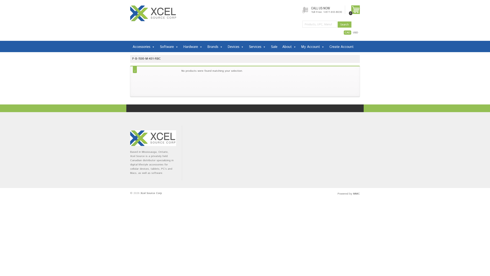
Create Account (341, 46)
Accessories (141, 46)
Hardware (190, 46)
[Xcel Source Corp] (153, 7)
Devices (233, 46)
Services (255, 46)
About (287, 46)
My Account (310, 46)
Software (167, 46)
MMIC (356, 194)
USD (355, 32)
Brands (212, 46)
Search (344, 24)
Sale (274, 46)
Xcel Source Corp (151, 193)
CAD (347, 32)
